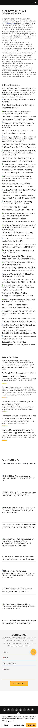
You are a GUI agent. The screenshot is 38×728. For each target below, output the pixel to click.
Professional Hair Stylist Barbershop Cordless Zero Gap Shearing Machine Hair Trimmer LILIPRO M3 (17, 171)
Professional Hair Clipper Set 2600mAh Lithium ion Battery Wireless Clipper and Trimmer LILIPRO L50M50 (19, 320)
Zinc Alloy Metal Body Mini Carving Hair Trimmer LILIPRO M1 (18, 106)
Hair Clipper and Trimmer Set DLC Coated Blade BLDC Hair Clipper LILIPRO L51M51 (19, 331)
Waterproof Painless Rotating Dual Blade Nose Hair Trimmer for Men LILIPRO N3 (19, 280)
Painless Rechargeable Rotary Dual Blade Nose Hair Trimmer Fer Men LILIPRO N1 (19, 268)
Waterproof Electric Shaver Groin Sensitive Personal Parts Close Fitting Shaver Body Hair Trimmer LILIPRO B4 (18, 185)
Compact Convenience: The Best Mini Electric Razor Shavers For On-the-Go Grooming (18, 388)
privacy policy (8, 721)
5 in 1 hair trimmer (9, 23)
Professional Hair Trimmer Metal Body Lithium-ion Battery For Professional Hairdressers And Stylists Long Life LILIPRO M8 (18, 159)
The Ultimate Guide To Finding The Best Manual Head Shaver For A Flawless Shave (19, 417)
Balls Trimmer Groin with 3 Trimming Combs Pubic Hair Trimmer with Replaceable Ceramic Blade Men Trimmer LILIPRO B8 (17, 234)
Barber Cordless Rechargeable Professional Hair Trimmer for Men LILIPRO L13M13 (16, 306)
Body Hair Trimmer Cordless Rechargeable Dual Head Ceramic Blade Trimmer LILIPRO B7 (18, 220)
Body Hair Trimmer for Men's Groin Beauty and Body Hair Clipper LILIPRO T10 (18, 257)
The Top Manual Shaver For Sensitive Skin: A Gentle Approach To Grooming (18, 431)
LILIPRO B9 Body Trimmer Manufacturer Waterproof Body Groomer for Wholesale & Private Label (19, 494)
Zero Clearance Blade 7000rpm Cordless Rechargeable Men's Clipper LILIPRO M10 (19, 118)
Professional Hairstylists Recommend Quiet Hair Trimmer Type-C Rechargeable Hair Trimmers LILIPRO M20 (17, 132)
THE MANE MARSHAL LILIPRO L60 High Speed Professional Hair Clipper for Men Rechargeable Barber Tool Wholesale (19, 526)
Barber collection (8, 463)
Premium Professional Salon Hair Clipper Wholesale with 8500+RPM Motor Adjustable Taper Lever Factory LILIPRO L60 (19, 622)
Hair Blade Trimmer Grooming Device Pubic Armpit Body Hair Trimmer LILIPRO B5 (19, 196)
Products (33, 463)
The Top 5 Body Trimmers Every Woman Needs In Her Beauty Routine (19, 374)
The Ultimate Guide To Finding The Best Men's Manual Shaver (19, 402)
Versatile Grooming (22, 463)
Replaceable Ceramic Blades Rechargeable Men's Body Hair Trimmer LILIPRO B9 (18, 343)
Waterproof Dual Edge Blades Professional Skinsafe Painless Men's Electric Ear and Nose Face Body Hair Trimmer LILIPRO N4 (18, 294)
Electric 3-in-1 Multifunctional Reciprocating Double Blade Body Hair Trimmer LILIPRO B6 (18, 208)
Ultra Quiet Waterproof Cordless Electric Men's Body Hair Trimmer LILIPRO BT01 (19, 245)
